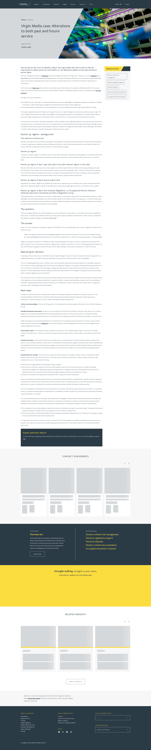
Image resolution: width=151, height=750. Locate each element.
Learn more (39, 554)
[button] (36, 4)
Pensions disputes (113, 87)
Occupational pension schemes (116, 97)
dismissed (45, 76)
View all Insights (75, 681)
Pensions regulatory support (115, 82)
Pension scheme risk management (102, 534)
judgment (94, 76)
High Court (36, 88)
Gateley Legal (26, 47)
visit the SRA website (34, 698)
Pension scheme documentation (117, 92)
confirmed (44, 323)
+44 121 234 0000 (24, 506)
